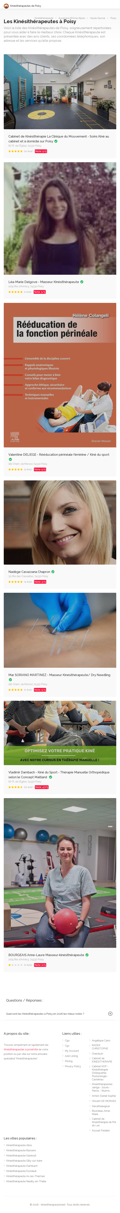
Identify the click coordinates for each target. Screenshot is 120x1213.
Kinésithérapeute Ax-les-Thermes (25, 1176)
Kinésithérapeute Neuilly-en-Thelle (26, 1181)
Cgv (67, 1045)
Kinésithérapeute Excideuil (21, 1171)
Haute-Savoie (97, 18)
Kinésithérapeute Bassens (21, 1150)
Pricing (68, 1061)
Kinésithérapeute (44, 18)
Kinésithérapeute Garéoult (21, 1155)
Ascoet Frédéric (101, 1130)
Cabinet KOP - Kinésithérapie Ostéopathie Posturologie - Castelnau (100, 1073)
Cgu (67, 1040)
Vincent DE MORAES (104, 1101)
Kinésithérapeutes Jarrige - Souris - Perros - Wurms (102, 1087)
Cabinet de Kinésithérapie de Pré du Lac (104, 1122)
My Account (72, 1050)
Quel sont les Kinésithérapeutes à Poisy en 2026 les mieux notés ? (45, 1013)
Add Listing (71, 1056)
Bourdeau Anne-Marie (101, 1112)
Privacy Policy (73, 1066)
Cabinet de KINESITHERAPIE (102, 1060)
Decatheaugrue (101, 1106)
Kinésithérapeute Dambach (22, 1165)
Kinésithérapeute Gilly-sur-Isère (24, 1160)
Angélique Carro (101, 1040)
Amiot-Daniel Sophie (104, 1095)
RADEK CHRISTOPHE (100, 1047)
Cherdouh (97, 1053)
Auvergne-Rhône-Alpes (72, 18)
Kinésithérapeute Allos (19, 1145)
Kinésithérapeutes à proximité (21, 1049)
